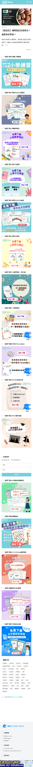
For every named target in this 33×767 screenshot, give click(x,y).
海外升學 (17, 683)
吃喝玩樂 (4, 27)
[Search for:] (30, 2)
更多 (6, 45)
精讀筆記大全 (6, 685)
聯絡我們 (6, 740)
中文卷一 (5, 671)
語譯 (11, 688)
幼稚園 (17, 680)
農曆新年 (17, 688)
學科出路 (11, 677)
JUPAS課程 (11, 669)
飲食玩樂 (5, 691)
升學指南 (18, 671)
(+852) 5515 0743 (8, 748)
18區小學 (18, 663)
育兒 (18, 685)
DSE (13, 666)
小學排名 (5, 680)
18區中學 (11, 663)
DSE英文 (26, 666)
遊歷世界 (23, 688)
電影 (29, 688)
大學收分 (11, 674)
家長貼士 (18, 677)
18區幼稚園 (25, 663)
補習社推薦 (5, 688)
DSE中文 (19, 666)
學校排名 (23, 674)
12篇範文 (5, 663)
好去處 (17, 674)
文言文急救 (5, 683)
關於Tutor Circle (8, 736)
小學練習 (11, 680)
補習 (22, 685)
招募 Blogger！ (8, 738)
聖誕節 (12, 685)
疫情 (29, 683)
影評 (22, 680)
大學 (23, 671)
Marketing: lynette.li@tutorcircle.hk (12, 750)
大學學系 (5, 674)
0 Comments (6, 49)
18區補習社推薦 (6, 666)
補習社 (27, 685)
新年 (11, 683)
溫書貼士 (23, 683)
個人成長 (11, 671)
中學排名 (23, 669)
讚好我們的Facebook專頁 (14, 697)
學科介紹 (5, 677)
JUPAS (4, 669)
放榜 (27, 680)
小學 (23, 677)
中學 (17, 669)
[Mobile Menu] (28, 2)
